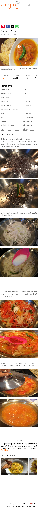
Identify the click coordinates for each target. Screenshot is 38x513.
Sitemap (25, 504)
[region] (19, 17)
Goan (5, 78)
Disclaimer (18, 504)
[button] (34, 5)
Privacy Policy (10, 504)
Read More (4, 450)
